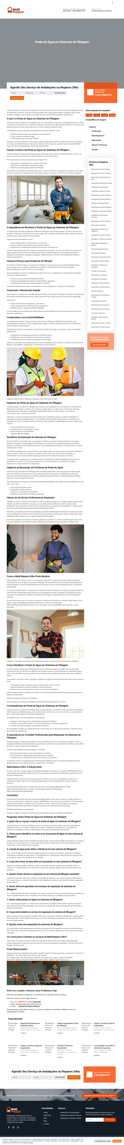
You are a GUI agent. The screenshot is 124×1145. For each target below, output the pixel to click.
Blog (48, 17)
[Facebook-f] (9, 1127)
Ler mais (30, 1143)
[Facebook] (105, 2)
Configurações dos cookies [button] (102, 1141)
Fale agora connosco (102, 1072)
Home (10, 17)
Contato (56, 17)
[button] (114, 2)
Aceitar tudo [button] (117, 1141)
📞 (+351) (18, 1002)
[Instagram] (101, 2)
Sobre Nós (33, 17)
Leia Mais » (23, 1033)
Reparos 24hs (20, 17)
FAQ (41, 17)
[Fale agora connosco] (90, 92)
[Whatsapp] (108, 2)
